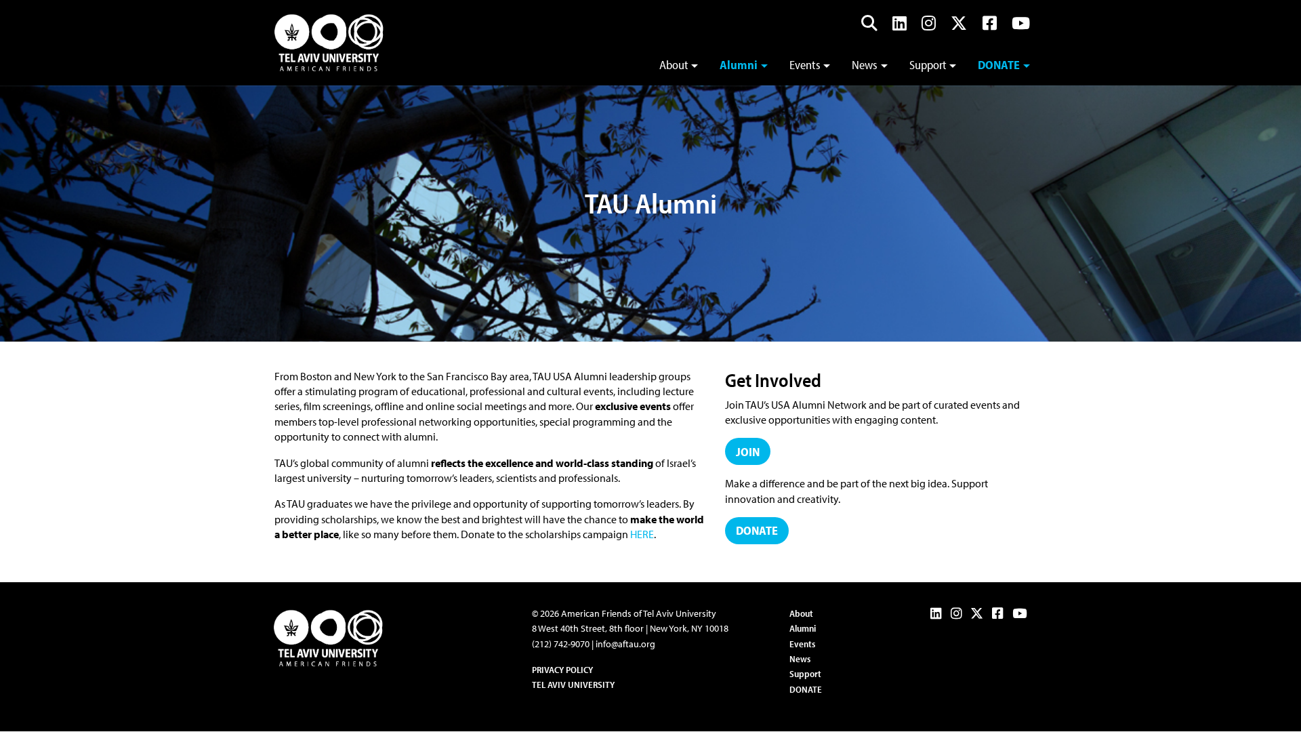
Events (805, 65)
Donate (999, 65)
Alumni (739, 65)
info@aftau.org (625, 644)
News (864, 65)
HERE (642, 534)
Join (748, 452)
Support (928, 65)
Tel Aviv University (573, 684)
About (673, 65)
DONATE (805, 689)
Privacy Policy (562, 670)
